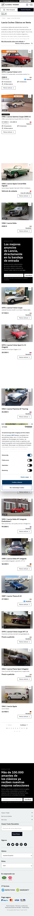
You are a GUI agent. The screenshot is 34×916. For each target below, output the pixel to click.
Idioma (3, 851)
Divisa (3, 861)
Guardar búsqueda (26, 9)
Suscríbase (28, 275)
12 (17, 731)
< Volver (3, 18)
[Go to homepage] (10, 4)
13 (19, 731)
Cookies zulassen (17, 482)
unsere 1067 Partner (13, 435)
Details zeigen (25, 477)
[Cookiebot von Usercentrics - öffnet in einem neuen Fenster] (25, 427)
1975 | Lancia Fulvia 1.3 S (11, 72)
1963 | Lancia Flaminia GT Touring (15, 409)
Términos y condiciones (21, 906)
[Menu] (27, 4)
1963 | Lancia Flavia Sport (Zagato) (15, 669)
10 (26, 728)
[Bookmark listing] (29, 51)
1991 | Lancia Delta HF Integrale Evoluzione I (14, 520)
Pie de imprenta (10, 906)
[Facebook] (8, 844)
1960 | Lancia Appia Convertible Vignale (14, 185)
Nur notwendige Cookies (17, 487)
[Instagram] (21, 844)
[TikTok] (25, 844)
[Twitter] (12, 844)
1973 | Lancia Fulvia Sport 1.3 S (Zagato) (14, 346)
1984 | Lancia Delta (9, 223)
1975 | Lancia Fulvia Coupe (12, 308)
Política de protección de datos (13, 907)
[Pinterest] (17, 844)
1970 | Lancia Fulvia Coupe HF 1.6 (15, 631)
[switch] (29, 460)
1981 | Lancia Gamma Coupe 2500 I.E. (16, 117)
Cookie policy (25, 907)
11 (14, 731)
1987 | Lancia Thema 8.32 (12, 596)
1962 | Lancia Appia (9, 706)
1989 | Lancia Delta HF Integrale (14, 558)
